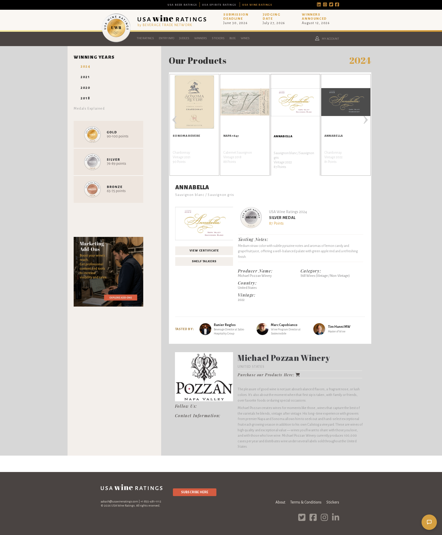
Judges (184, 38)
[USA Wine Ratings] (116, 42)
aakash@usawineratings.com (119, 501)
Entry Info (166, 38)
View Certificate (204, 250)
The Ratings (145, 38)
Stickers (218, 38)
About (280, 502)
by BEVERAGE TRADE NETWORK (165, 25)
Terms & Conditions (306, 502)
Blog (232, 38)
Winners (200, 38)
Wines (245, 38)
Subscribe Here (194, 492)
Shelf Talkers (204, 261)
